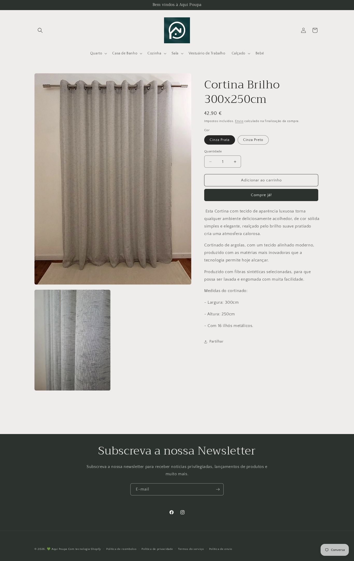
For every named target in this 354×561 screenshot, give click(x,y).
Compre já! (261, 195)
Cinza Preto (253, 140)
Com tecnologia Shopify (84, 549)
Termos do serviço (191, 549)
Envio (239, 121)
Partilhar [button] (216, 341)
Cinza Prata (220, 140)
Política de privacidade (157, 549)
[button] (40, 30)
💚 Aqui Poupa (57, 549)
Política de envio (220, 549)
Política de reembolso (121, 549)
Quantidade (213, 151)
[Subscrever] (217, 489)
